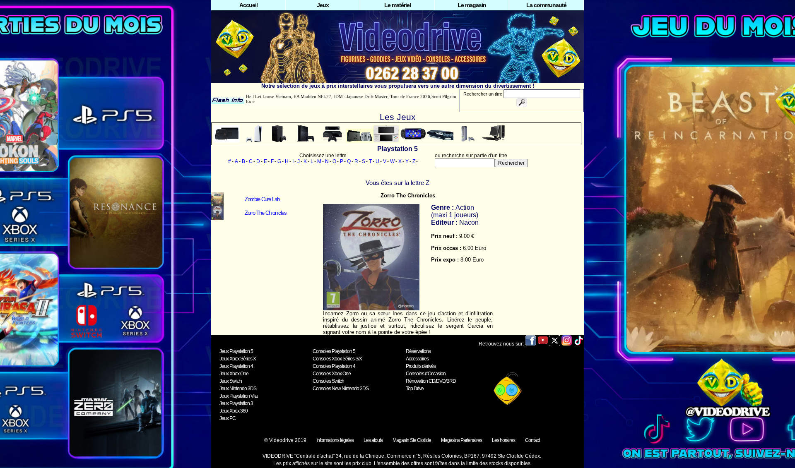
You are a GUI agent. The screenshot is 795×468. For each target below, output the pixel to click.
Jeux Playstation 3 (236, 403)
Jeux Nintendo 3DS (237, 388)
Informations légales (335, 440)
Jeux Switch (230, 381)
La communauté (546, 5)
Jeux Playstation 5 (236, 351)
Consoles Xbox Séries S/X (337, 359)
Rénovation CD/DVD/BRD (431, 381)
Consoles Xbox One (332, 374)
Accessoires (417, 359)
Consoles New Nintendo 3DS (341, 388)
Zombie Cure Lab (262, 199)
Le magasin (472, 5)
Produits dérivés (421, 366)
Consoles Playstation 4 (334, 366)
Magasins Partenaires (461, 440)
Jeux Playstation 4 (236, 366)
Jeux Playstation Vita (238, 396)
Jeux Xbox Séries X (237, 359)
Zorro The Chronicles (266, 213)
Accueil (248, 5)
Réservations (418, 351)
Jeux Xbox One (233, 374)
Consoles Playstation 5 (334, 351)
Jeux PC (227, 418)
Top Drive (415, 388)
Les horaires (503, 440)
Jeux (323, 5)
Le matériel (397, 5)
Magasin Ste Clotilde (412, 440)
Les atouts (373, 440)
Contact (532, 440)
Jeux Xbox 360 (233, 411)
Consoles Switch (328, 381)
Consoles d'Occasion (426, 374)
